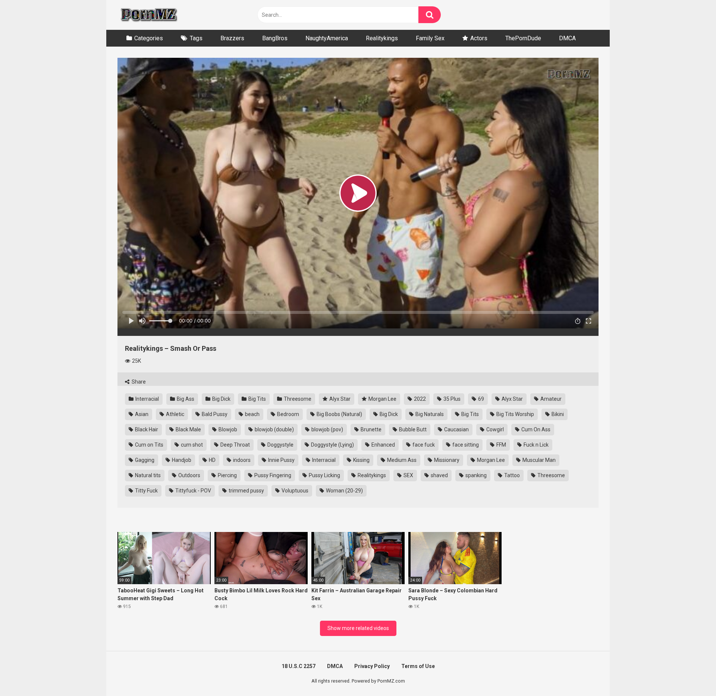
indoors (241, 460)
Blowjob (227, 429)
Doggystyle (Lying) (332, 445)
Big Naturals (429, 414)
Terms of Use (418, 666)
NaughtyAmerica (326, 38)
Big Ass (185, 399)
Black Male (188, 429)
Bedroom (287, 414)
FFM (500, 445)
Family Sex (430, 38)
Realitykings (382, 38)
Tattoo (511, 475)
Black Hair (146, 429)
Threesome (297, 399)
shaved (439, 475)
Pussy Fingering (272, 475)
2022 (419, 399)
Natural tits (147, 475)
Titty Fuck (146, 491)
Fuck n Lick (535, 445)
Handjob (181, 460)
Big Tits (256, 399)
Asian (141, 414)
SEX (407, 475)
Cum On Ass (535, 429)
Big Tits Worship (514, 414)
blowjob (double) (274, 429)
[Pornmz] (148, 15)
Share (138, 382)
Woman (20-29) (344, 491)
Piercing (227, 475)
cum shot (191, 445)
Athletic (174, 414)
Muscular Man (538, 460)
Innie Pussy (281, 460)
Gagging (144, 460)
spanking (475, 475)
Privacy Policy (372, 666)
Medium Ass (401, 460)
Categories (148, 38)
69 (480, 399)
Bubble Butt (412, 429)
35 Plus (451, 399)
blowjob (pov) (326, 429)
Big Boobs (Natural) (338, 414)
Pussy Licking (324, 475)
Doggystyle (279, 445)
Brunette (370, 429)
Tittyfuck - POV (192, 491)
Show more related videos (358, 628)
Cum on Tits (148, 445)
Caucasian (456, 429)
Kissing (361, 460)
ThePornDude (523, 38)
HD (212, 460)
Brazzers (232, 38)
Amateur (550, 399)
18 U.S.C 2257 (298, 666)
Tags (196, 38)
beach (252, 414)
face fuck (423, 445)
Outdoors (188, 475)
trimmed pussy (245, 491)
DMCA (567, 38)
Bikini (557, 414)
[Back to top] (691, 673)
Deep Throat (234, 445)
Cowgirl (494, 429)
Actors (478, 38)
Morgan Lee (381, 399)
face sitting (465, 445)
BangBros (275, 38)
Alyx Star (339, 399)
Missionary (446, 460)
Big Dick (220, 399)
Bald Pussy (214, 414)
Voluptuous (294, 491)
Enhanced (382, 445)
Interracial (146, 399)
